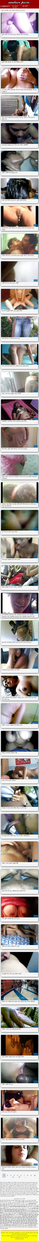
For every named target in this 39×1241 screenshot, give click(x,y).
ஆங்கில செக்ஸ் (33, 1227)
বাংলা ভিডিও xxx (20, 1227)
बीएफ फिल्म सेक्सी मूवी (8, 1214)
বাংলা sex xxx (3, 1193)
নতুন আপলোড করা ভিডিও (15, 6)
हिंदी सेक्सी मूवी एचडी (18, 1211)
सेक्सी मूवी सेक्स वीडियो (26, 1220)
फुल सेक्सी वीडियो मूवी (7, 1210)
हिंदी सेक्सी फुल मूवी (17, 1224)
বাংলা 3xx (35, 1190)
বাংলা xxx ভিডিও (8, 1227)
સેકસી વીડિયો (9, 1203)
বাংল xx (18, 1190)
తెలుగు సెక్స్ (21, 1202)
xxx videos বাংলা (10, 1187)
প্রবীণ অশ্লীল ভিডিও (12, 1219)
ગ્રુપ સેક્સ (18, 1208)
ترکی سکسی (11, 1202)
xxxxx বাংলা (17, 1188)
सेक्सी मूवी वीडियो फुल (10, 1222)
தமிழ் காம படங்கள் (26, 1208)
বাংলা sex (14, 1227)
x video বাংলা (12, 1185)
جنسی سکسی (24, 1203)
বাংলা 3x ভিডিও (29, 1190)
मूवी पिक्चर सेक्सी (32, 1225)
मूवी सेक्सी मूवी (21, 1210)
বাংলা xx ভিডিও (11, 1196)
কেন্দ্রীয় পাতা (5, 6)
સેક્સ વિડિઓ (30, 1213)
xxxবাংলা (22, 1188)
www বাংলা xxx (28, 1184)
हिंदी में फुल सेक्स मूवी (33, 1214)
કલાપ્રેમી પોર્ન (15, 1213)
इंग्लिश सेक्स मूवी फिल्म (22, 1219)
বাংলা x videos (33, 1194)
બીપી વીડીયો (16, 1203)
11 (13, 1177)
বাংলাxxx (2, 1227)
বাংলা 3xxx (2, 1191)
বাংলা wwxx (19, 1194)
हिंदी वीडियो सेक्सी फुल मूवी (21, 1222)
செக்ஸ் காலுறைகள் (23, 1225)
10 (35, 1175)
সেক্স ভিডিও (10, 1224)
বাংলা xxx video (7, 1213)
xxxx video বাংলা (10, 1188)
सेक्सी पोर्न (5, 1205)
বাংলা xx (6, 1196)
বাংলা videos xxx (4, 1194)
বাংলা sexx (17, 1193)
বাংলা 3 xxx (22, 1190)
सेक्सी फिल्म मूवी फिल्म (24, 1214)
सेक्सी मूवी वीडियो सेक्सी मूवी (14, 1220)
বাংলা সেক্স (31, 1200)
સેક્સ (16, 1202)
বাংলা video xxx (24, 1193)
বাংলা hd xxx (15, 1191)
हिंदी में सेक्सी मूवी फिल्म (28, 1217)
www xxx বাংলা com (19, 1184)
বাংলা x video (25, 1194)
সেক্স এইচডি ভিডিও (29, 1205)
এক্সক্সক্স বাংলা (32, 1188)
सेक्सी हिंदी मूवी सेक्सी (32, 1222)
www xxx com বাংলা (27, 1182)
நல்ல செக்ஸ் (22, 1205)
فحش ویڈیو (12, 1208)
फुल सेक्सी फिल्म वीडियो (27, 1224)
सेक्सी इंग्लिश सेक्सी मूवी (27, 1216)
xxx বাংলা (17, 1187)
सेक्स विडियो (15, 1210)
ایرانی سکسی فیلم (23, 1200)
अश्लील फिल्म (14, 1225)
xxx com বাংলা (30, 1185)
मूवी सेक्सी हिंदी (7, 1225)
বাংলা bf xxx (8, 1191)
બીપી (9, 1205)
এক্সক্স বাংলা (27, 1188)
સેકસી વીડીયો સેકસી (30, 1202)
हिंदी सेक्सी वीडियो (22, 1206)
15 (19, 1177)
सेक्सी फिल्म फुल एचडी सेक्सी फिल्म (15, 1217)
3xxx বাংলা (2, 1182)
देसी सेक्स (35, 1224)
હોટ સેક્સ (15, 1214)
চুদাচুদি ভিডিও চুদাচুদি (31, 1206)
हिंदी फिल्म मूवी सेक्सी (4, 1216)
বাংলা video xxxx (33, 1193)
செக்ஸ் (2, 1225)
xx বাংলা (25, 1185)
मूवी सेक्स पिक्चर (23, 1213)
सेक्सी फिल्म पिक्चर (8, 1211)
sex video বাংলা (9, 1182)
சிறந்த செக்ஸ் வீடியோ (16, 1216)
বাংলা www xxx (12, 1194)
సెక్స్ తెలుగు (6, 1206)
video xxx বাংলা (17, 1182)
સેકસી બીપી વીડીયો (5, 1200)
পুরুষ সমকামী (25, 6)
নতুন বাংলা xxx (9, 1190)
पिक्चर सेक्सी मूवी (4, 1224)
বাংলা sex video (35, 1191)
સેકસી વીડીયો (14, 1200)
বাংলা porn (28, 1191)
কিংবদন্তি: (19, 2)
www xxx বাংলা (9, 1184)
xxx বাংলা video (31, 1187)
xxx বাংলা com (23, 1187)
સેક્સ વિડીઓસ (27, 1211)
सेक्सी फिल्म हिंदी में (13, 1206)
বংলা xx (14, 1190)
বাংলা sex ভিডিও (11, 1193)
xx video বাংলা (19, 1185)
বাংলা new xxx (21, 1191)
